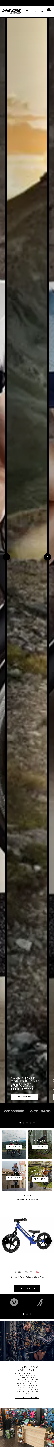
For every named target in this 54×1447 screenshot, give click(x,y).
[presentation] (6, 556)
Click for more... (27, 1288)
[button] (20, 1123)
